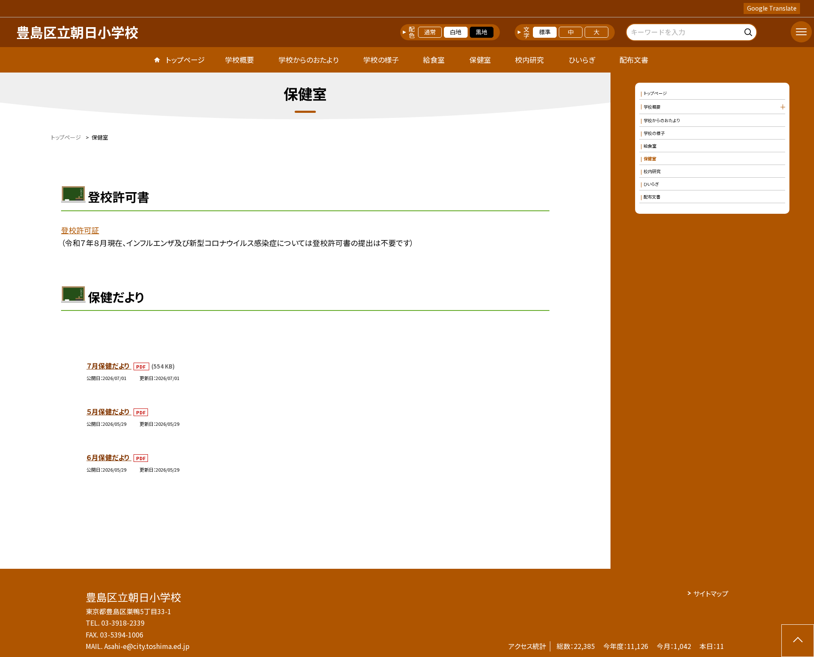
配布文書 (633, 59)
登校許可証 (80, 229)
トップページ (185, 59)
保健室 (480, 59)
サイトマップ (710, 593)
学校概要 (239, 59)
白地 (456, 32)
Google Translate (772, 8)
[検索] (749, 30)
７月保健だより (108, 366)
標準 (545, 32)
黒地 (482, 32)
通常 (430, 32)
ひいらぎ (582, 59)
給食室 (434, 59)
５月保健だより (108, 411)
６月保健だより (108, 457)
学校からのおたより (309, 59)
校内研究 (529, 59)
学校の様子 (381, 59)
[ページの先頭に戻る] (798, 641)
